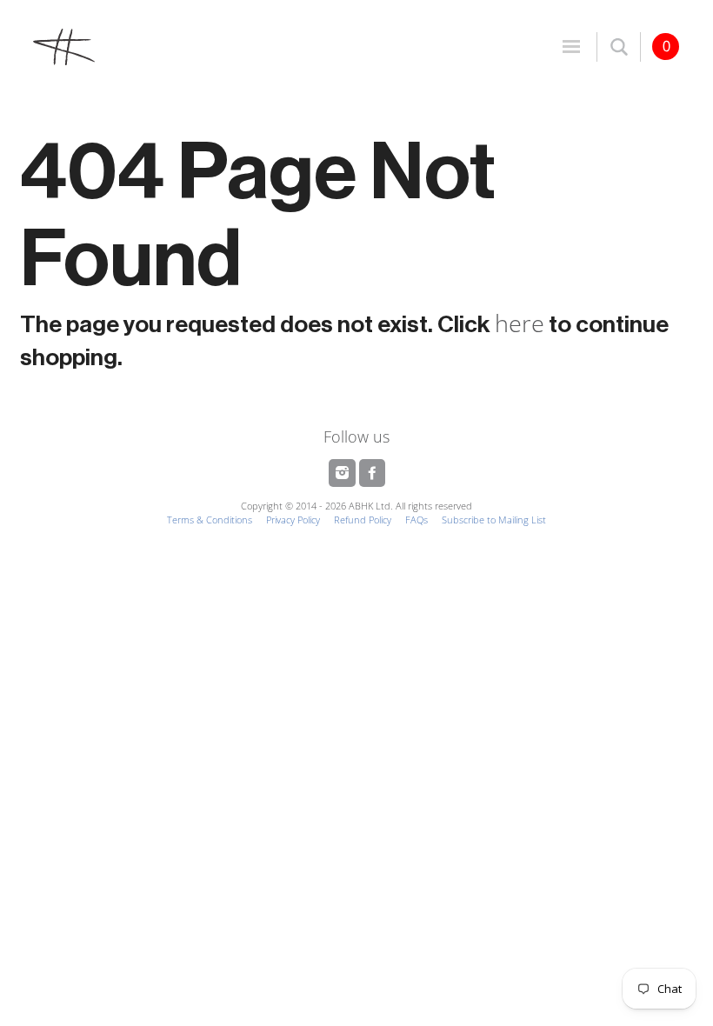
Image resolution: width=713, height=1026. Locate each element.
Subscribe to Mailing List (494, 519)
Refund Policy (362, 519)
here (519, 323)
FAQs (416, 519)
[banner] (188, 46)
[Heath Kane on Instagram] (344, 473)
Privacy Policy (293, 519)
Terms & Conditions (209, 519)
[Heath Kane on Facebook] (372, 473)
